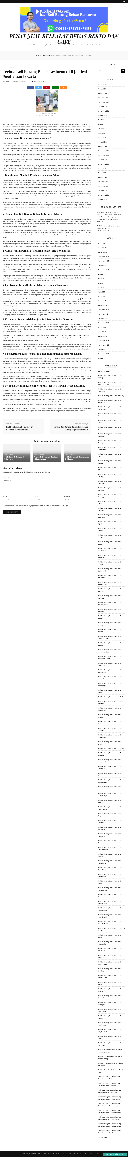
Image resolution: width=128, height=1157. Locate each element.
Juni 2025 (101, 124)
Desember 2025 (103, 98)
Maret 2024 (102, 169)
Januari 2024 (102, 177)
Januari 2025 (102, 146)
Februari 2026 (102, 89)
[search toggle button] (124, 1)
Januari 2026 (102, 93)
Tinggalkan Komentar (40, 81)
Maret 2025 (102, 138)
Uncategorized (8, 67)
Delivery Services (104, 371)
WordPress (103, 1154)
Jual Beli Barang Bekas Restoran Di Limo (111, 748)
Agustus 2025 (102, 116)
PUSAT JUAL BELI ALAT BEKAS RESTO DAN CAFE (64, 38)
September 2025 (104, 111)
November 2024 (103, 155)
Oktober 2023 (102, 191)
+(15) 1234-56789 (104, 231)
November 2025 (103, 102)
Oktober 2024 (103, 160)
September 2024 (104, 164)
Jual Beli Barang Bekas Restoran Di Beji (111, 396)
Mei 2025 (101, 129)
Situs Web (67, 496)
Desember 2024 (103, 151)
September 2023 (103, 195)
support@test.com (104, 228)
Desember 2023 (103, 182)
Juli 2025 (101, 120)
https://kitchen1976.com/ (34, 408)
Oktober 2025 (102, 107)
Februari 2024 (102, 173)
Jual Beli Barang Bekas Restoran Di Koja (111, 697)
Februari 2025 (102, 142)
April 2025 (101, 133)
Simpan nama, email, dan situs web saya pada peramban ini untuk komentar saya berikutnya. (36, 506)
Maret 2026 (102, 85)
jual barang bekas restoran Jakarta (39, 290)
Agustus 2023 (102, 199)
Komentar (6, 477)
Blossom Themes (85, 1154)
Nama (5, 496)
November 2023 (103, 186)
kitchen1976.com (64, 246)
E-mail (35, 496)
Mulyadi (8, 81)
